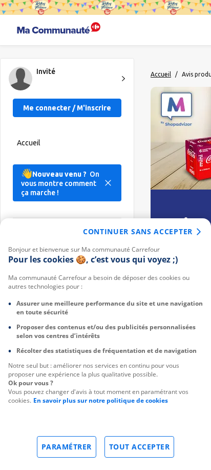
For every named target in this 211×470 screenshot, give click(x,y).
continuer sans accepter (138, 231)
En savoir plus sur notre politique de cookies (100, 400)
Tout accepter (139, 447)
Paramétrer (66, 447)
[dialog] (105, 344)
